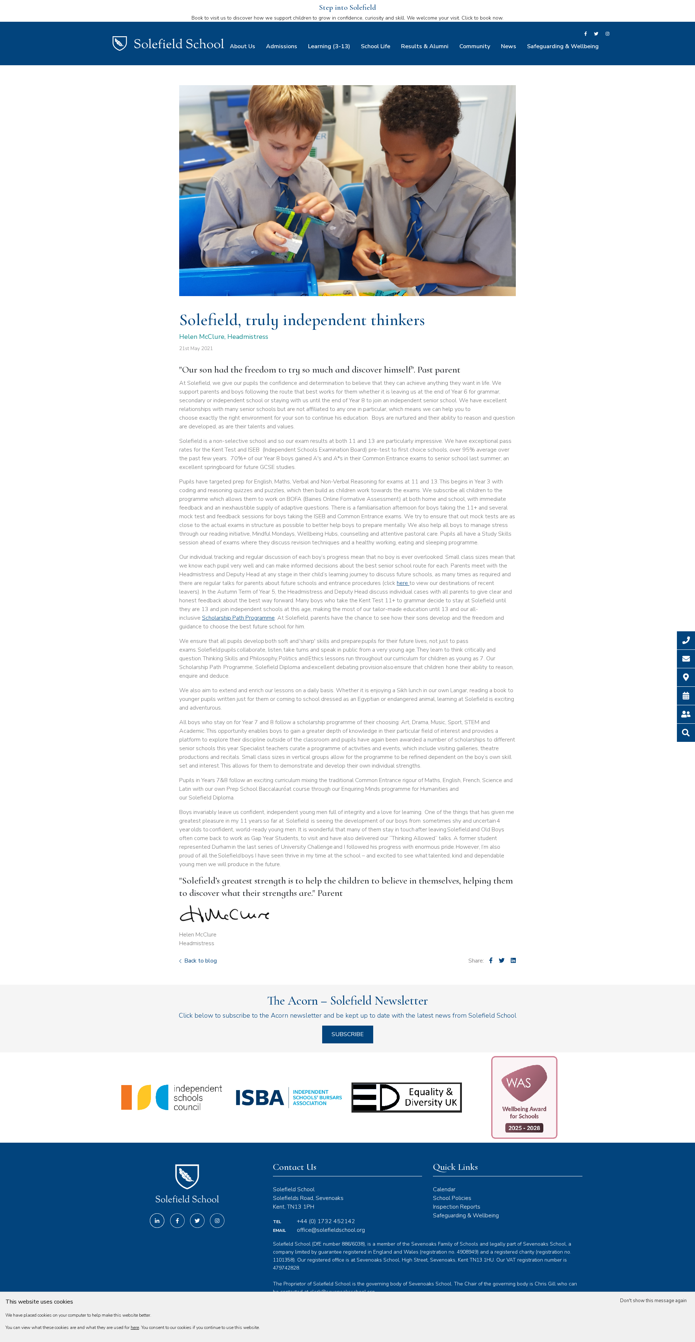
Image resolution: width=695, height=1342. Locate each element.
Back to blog (200, 961)
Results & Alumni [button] (424, 46)
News (508, 46)
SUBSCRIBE (348, 1034)
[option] (171, 1097)
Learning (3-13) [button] (329, 46)
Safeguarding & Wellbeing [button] (563, 46)
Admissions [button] (281, 46)
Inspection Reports (456, 1207)
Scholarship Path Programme (238, 618)
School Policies (452, 1198)
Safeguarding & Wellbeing (466, 1216)
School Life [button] (375, 46)
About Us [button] (242, 46)
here (403, 583)
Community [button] (474, 46)
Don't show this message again (654, 1300)
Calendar (444, 1189)
